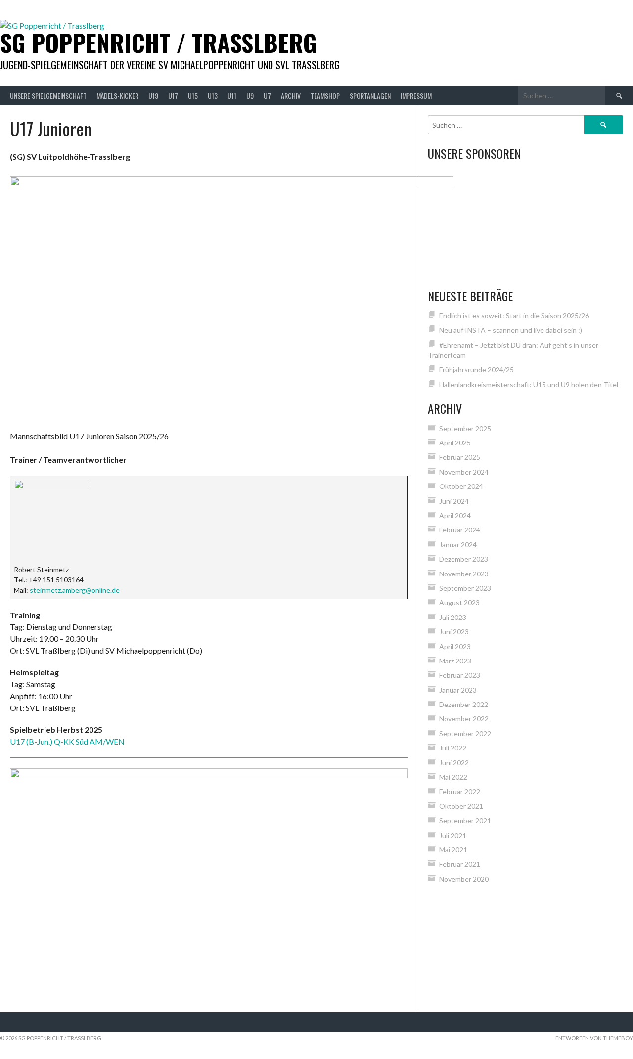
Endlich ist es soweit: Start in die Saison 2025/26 (514, 315)
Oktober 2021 (461, 806)
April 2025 (455, 443)
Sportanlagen (370, 95)
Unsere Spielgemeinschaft (48, 95)
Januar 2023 (458, 690)
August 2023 (459, 602)
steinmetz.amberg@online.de (75, 590)
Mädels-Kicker (117, 95)
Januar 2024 (458, 544)
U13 (213, 95)
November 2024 (464, 472)
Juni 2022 (454, 762)
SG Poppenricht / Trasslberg (158, 42)
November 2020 (464, 879)
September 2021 (465, 820)
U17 (173, 95)
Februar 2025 (459, 457)
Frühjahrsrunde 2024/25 (476, 369)
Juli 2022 (452, 748)
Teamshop (325, 95)
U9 (250, 95)
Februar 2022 (459, 791)
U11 (231, 95)
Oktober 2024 (461, 486)
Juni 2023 (454, 631)
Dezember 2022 (463, 704)
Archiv (291, 95)
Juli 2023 (452, 617)
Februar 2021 (459, 864)
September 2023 (465, 588)
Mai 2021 (453, 849)
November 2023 (464, 574)
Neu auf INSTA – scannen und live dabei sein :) (510, 330)
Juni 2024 (454, 501)
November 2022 (464, 718)
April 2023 (455, 646)
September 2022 (465, 733)
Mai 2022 (453, 777)
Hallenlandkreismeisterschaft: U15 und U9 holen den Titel (528, 384)
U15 (193, 95)
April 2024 (455, 515)
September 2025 (465, 428)
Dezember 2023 (463, 559)
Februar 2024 (459, 530)
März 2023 (455, 661)
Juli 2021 (452, 835)
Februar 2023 (459, 675)
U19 (153, 95)
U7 (267, 95)
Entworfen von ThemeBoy (594, 1038)
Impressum (416, 95)
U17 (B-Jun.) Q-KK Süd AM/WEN (67, 741)
